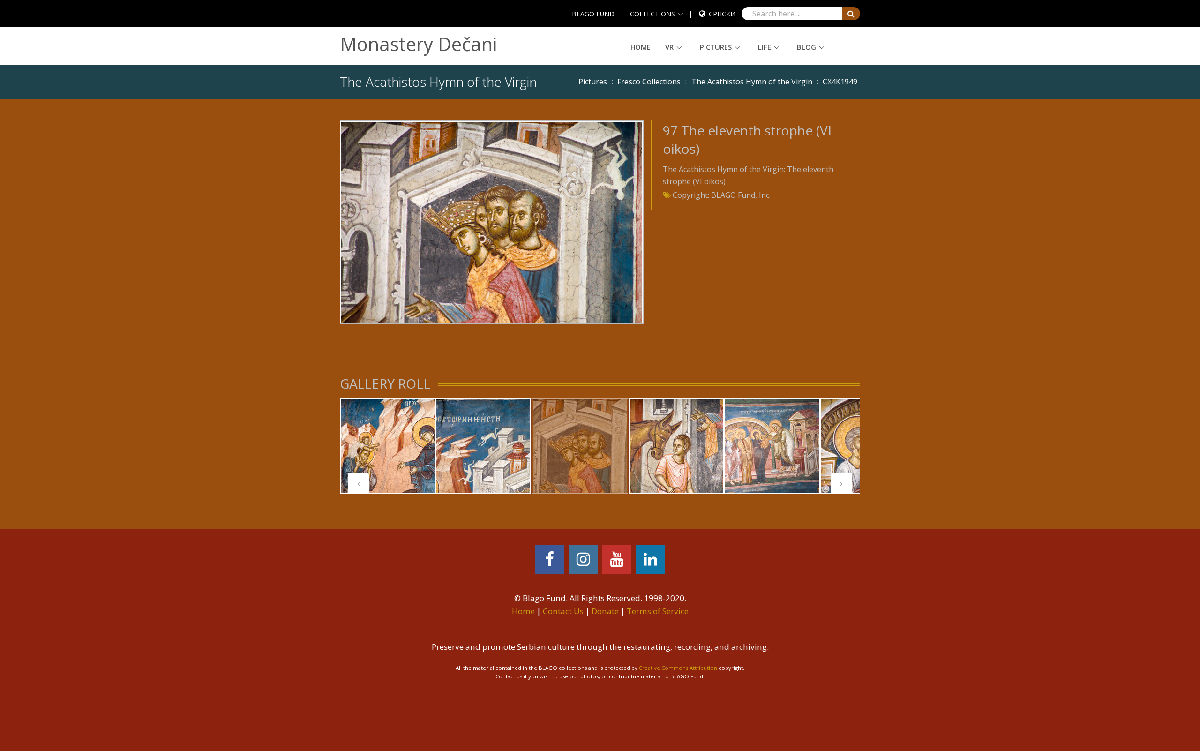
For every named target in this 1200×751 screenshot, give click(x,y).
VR (669, 47)
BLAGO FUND (593, 13)
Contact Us (563, 611)
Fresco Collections (649, 81)
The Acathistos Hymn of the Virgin (751, 81)
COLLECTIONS (652, 13)
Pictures (716, 47)
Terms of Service (658, 611)
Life (764, 47)
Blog (806, 47)
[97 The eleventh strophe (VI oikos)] (491, 221)
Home (640, 47)
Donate (605, 611)
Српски (722, 13)
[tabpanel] (387, 446)
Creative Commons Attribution (678, 667)
